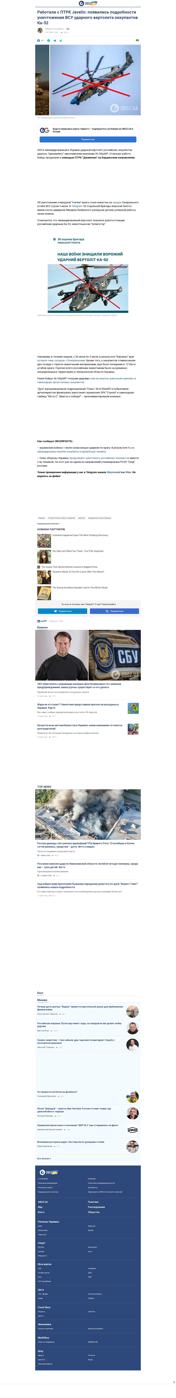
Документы (93, 1187)
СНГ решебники (44, 1281)
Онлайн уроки (44, 1273)
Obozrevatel (113, 472)
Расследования (96, 1207)
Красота (41, 1360)
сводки (117, 202)
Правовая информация (47, 1183)
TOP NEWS (44, 786)
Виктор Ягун (43, 1030)
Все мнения (43, 1158)
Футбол (41, 1247)
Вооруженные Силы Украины (99, 518)
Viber (128, 472)
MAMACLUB (93, 1342)
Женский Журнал (45, 1364)
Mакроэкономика (95, 1329)
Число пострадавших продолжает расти (56, 851)
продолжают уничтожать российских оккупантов (99, 458)
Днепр (90, 1230)
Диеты (41, 1316)
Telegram (77, 206)
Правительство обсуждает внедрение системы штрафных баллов (67, 733)
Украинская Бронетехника (49, 1129)
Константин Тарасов (47, 1014)
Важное (42, 627)
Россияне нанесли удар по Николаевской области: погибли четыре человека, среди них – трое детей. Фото (87, 865)
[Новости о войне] (42, 622)
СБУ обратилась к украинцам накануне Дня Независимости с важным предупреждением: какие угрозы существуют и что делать (79, 685)
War (68, 29)
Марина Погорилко (55, 29)
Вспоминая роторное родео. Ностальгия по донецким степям (70, 1142)
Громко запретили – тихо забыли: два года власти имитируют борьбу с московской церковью (76, 1041)
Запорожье (43, 1230)
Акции (40, 1298)
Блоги (41, 1212)
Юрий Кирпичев (44, 1146)
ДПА (90, 1273)
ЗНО (40, 1277)
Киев (40, 1226)
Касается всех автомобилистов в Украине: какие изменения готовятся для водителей (79, 727)
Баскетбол (92, 1247)
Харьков (91, 1226)
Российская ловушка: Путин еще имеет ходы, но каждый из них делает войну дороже (79, 1025)
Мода (90, 1360)
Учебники (92, 1268)
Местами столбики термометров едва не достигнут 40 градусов (67, 712)
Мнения (42, 1000)
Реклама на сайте (45, 1187)
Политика (93, 1202)
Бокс (90, 1251)
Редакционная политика (47, 524)
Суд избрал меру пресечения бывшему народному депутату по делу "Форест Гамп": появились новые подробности (87, 885)
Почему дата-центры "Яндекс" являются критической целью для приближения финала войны (80, 1008)
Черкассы (42, 1234)
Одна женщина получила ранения (52, 871)
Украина (41, 518)
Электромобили (95, 1294)
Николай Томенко (45, 1047)
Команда (91, 1179)
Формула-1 (42, 1256)
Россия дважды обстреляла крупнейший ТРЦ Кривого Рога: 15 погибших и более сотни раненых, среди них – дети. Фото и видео (85, 845)
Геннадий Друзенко (46, 1096)
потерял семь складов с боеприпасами (61, 360)
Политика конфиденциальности (101, 1183)
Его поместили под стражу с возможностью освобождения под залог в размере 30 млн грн (79, 892)
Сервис (91, 1298)
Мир (40, 1207)
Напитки (91, 1312)
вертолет (81, 518)
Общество (94, 1212)
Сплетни (91, 1355)
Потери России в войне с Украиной (61, 518)
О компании (43, 1179)
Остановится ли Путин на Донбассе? (57, 1092)
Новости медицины (46, 1342)
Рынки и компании (45, 1329)
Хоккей (41, 1251)
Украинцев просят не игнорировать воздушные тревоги (63, 692)
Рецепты (41, 1312)
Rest (40, 993)
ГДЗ (39, 1268)
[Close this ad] (174, 1382)
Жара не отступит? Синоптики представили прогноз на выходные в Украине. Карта (78, 706)
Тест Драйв (43, 1294)
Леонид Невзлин (45, 1116)
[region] (88, 179)
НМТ (90, 1277)
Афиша (41, 1355)
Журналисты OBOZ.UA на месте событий (105, 1192)
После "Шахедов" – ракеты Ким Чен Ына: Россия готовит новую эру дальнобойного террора (74, 1110)
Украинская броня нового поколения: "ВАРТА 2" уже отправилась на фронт (77, 1125)
